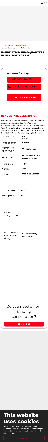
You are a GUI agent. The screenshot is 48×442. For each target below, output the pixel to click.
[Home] (1, 45)
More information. (10, 433)
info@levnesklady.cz (24, 358)
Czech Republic (24, 370)
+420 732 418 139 (24, 343)
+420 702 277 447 (24, 346)
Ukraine (24, 383)
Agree (24, 438)
